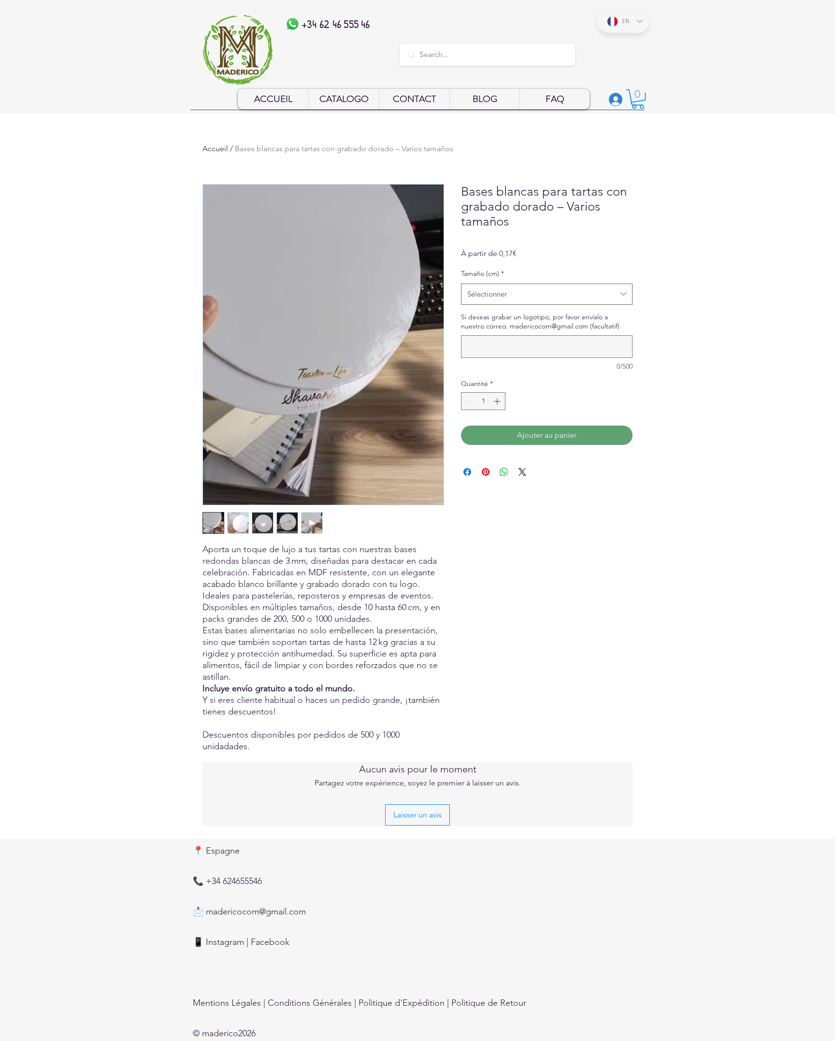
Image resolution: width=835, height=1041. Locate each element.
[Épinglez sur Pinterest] (485, 472)
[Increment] (498, 401)
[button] (637, 99)
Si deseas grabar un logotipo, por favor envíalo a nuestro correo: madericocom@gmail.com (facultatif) (540, 322)
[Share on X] (522, 472)
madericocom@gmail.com (256, 911)
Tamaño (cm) (482, 273)
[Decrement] (468, 401)
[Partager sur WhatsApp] (504, 472)
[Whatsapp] (293, 24)
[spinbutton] (483, 401)
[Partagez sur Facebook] (467, 472)
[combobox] (547, 294)
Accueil (215, 148)
